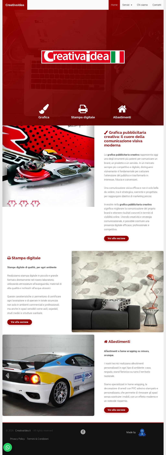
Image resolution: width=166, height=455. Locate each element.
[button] (7, 166)
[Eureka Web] (141, 432)
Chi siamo (142, 4)
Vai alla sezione (116, 238)
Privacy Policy (17, 438)
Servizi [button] (126, 4)
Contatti (157, 4)
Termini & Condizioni (37, 438)
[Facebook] (83, 431)
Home (114, 4)
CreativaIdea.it (23, 430)
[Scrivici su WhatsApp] (7, 447)
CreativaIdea (15, 5)
